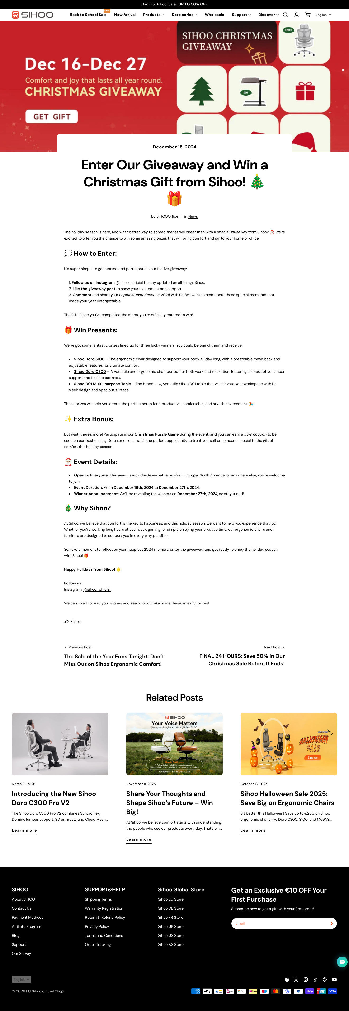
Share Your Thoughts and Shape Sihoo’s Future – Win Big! (169, 802)
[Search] (285, 15)
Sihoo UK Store (171, 926)
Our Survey (21, 953)
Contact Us (21, 908)
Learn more (24, 830)
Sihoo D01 (83, 383)
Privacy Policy (97, 926)
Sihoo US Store (171, 935)
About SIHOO (23, 899)
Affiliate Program (26, 926)
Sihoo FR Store (170, 917)
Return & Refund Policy (105, 917)
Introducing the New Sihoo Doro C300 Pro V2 (54, 798)
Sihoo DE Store (171, 908)
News (193, 216)
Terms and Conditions (104, 935)
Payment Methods (27, 917)
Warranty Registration (104, 908)
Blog (15, 935)
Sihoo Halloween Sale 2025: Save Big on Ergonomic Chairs (287, 798)
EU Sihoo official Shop (45, 991)
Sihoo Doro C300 (90, 371)
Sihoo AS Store (171, 944)
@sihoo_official (129, 282)
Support (19, 944)
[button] (323, 15)
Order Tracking (98, 944)
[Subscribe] (332, 923)
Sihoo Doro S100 (89, 359)
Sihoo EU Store (171, 899)
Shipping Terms (98, 899)
